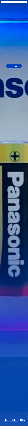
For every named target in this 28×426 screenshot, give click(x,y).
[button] (26, 213)
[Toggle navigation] (25, 2)
